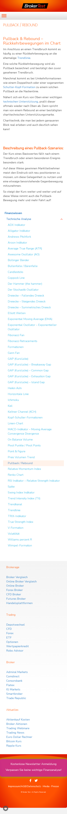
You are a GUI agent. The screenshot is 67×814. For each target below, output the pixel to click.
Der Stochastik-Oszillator (23, 290)
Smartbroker (14, 694)
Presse (55, 786)
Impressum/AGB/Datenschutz (24, 786)
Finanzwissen (13, 213)
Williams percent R (20, 539)
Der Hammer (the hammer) (25, 284)
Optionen (12, 642)
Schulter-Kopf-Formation (19, 87)
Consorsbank (14, 681)
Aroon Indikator (17, 242)
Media (46, 786)
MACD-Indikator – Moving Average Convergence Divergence (30, 431)
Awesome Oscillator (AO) (24, 254)
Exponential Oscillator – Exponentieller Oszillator (32, 327)
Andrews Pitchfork (19, 237)
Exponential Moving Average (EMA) (30, 319)
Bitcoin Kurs (14, 741)
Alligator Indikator (19, 231)
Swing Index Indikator (21, 492)
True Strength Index (20, 522)
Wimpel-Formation (20, 545)
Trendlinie (23, 58)
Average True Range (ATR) (25, 248)
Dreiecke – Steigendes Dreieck (26, 301)
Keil (10, 406)
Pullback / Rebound (20, 463)
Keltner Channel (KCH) (22, 412)
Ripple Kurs (13, 746)
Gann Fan (14, 353)
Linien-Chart (15, 423)
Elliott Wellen (17, 313)
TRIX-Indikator (17, 516)
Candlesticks (15, 272)
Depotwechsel (15, 625)
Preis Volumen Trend (21, 457)
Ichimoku (13, 400)
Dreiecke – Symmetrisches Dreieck (29, 307)
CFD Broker (13, 594)
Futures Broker (16, 599)
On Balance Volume (20, 439)
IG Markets (13, 689)
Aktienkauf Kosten (18, 719)
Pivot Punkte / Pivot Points (24, 445)
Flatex (10, 685)
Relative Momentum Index (24, 469)
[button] (5, 808)
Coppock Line (16, 278)
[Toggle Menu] (4, 15)
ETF (9, 637)
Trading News (15, 732)
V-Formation (15, 528)
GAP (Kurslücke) (18, 359)
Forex (9, 633)
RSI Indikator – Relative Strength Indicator (34, 481)
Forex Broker (14, 590)
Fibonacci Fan (16, 335)
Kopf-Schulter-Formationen (25, 417)
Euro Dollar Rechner (19, 737)
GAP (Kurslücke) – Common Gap (28, 370)
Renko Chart (15, 475)
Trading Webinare (17, 728)
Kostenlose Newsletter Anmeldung (34, 764)
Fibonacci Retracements (22, 341)
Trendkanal (15, 504)
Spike (11, 486)
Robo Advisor (14, 650)
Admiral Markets (17, 672)
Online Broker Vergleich (21, 581)
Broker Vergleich (17, 577)
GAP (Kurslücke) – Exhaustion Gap (29, 376)
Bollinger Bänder (18, 260)
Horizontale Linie (18, 394)
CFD (9, 629)
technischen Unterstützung (20, 101)
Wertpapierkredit (17, 646)
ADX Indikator (16, 225)
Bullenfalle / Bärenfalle (23, 266)
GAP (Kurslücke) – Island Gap (26, 382)
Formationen (16, 347)
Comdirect (12, 676)
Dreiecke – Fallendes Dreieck (26, 295)
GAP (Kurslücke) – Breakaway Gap (29, 364)
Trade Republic (16, 698)
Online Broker (15, 586)
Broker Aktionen (16, 724)
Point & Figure (16, 451)
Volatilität (13, 534)
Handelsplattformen (19, 603)
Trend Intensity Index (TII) (24, 498)
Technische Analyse (18, 219)
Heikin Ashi (15, 388)
